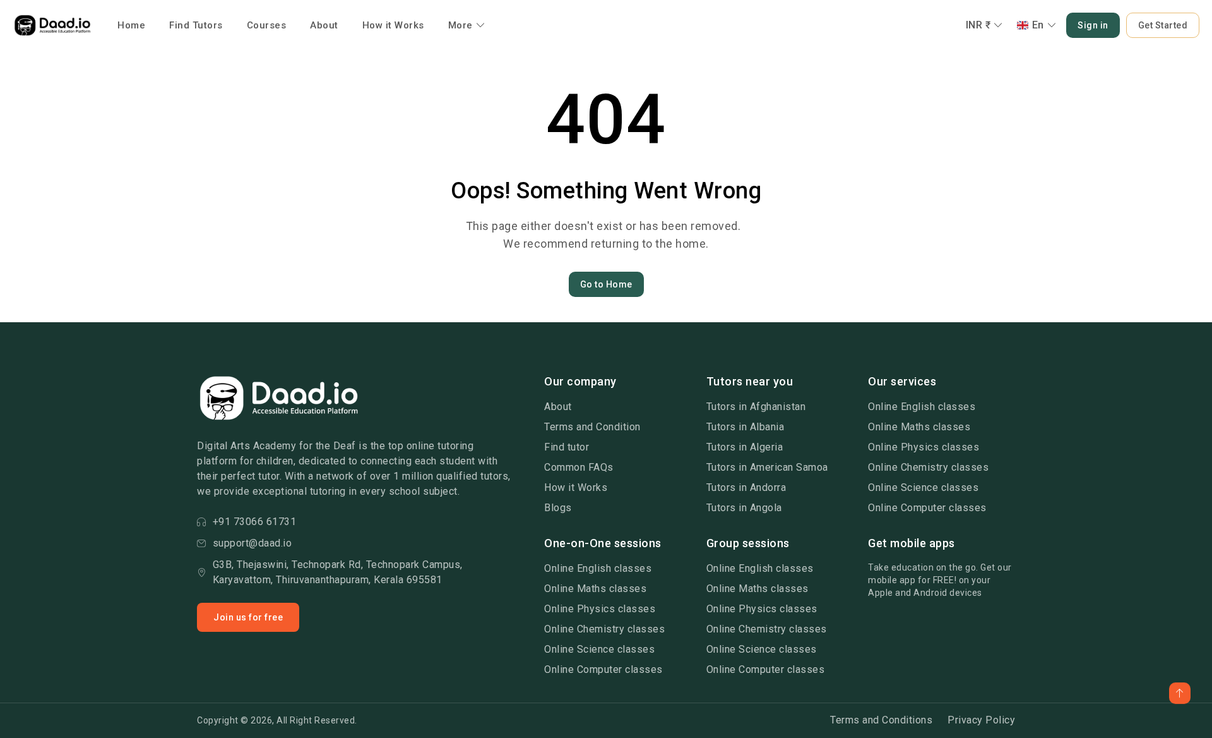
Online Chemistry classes (928, 467)
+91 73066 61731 (255, 522)
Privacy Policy (981, 720)
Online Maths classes (919, 427)
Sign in (1093, 25)
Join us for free (248, 617)
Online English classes (921, 407)
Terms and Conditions (881, 720)
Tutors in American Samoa (767, 467)
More (460, 25)
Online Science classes (923, 487)
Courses (267, 25)
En (1038, 25)
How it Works (393, 25)
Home (131, 25)
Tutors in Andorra (746, 487)
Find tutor (566, 447)
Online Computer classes (927, 508)
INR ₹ (978, 25)
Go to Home (606, 284)
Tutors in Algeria (744, 447)
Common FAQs (579, 467)
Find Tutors (196, 25)
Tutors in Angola (744, 508)
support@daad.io (252, 543)
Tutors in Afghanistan (756, 407)
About (324, 25)
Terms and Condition (592, 427)
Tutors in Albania (745, 427)
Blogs (558, 508)
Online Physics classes (923, 447)
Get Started (1163, 25)
